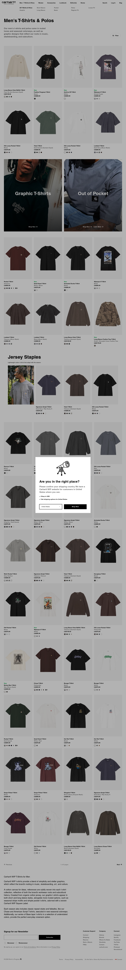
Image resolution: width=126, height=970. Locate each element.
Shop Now (75, 506)
